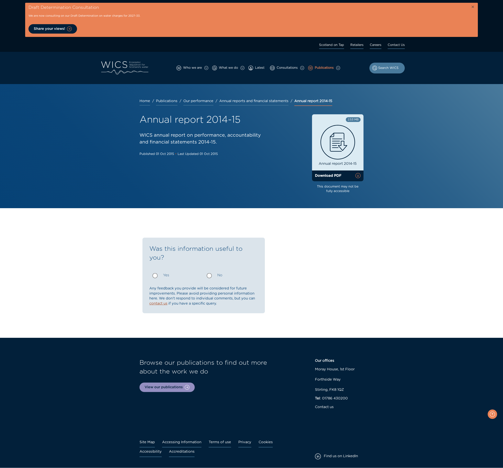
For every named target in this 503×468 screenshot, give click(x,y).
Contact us (324, 407)
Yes (166, 275)
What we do (228, 67)
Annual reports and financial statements (253, 101)
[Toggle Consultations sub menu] (302, 68)
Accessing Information (181, 442)
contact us (158, 303)
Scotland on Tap (331, 45)
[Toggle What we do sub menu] (242, 68)
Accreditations (182, 451)
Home (145, 101)
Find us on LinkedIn (341, 456)
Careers (375, 45)
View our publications (164, 387)
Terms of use (220, 442)
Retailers (356, 45)
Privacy (244, 442)
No (219, 275)
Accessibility (151, 451)
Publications (324, 67)
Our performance (198, 101)
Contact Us (396, 45)
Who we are (192, 67)
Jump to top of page (492, 414)
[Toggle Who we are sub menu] (206, 68)
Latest (259, 67)
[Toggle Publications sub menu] (338, 68)
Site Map (147, 442)
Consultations (287, 67)
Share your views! (49, 29)
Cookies (266, 442)
